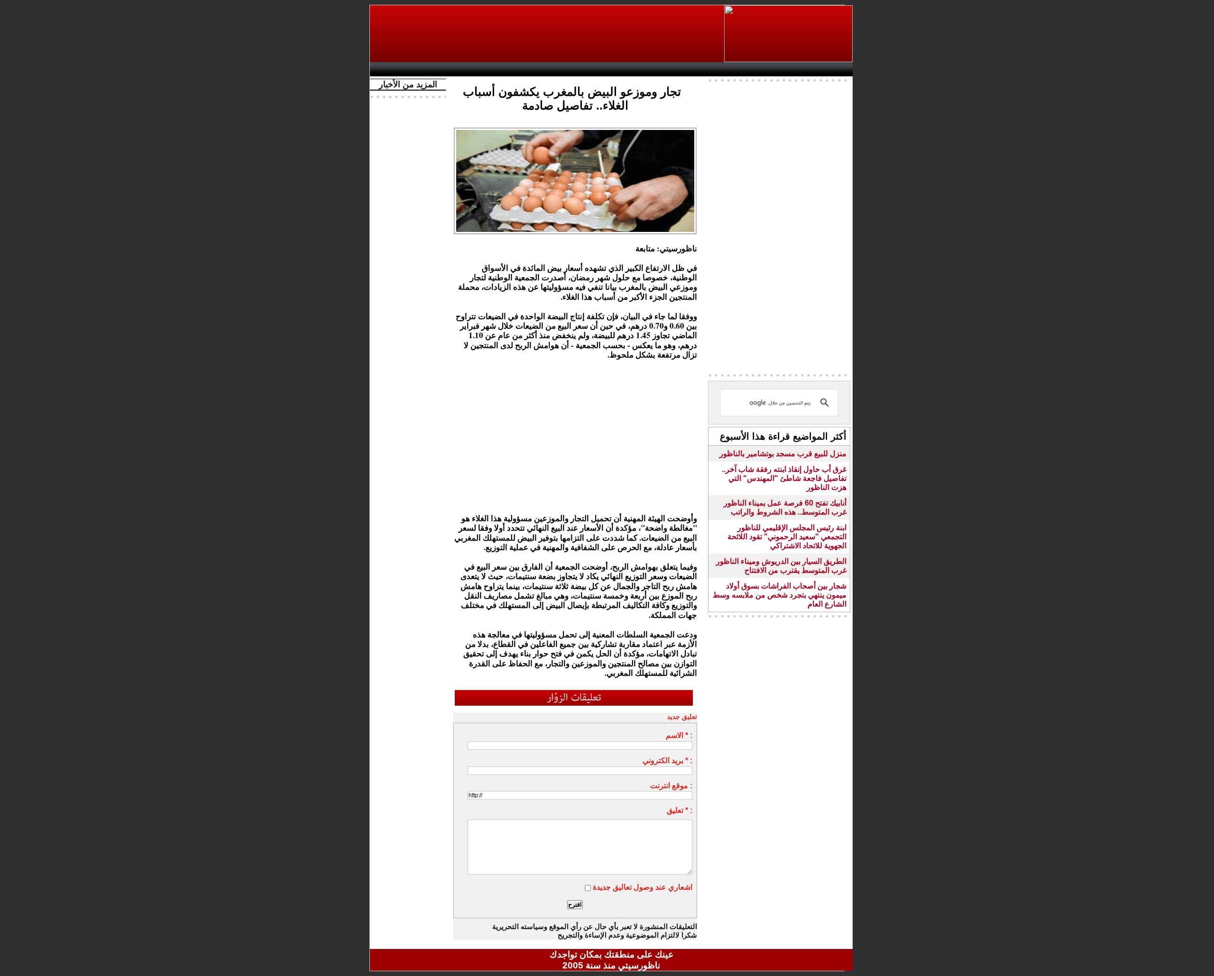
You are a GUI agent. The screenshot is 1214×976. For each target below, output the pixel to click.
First (831, 69)
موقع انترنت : (671, 786)
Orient (668, 69)
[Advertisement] (547, 33)
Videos (555, 69)
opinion (469, 69)
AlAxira (439, 69)
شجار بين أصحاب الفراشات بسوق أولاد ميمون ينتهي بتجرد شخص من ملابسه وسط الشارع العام (779, 595)
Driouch (752, 69)
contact (402, 69)
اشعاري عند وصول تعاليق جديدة (642, 887)
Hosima (708, 69)
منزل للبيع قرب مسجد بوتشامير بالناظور (782, 454)
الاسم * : (679, 735)
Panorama (507, 69)
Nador (791, 69)
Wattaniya (632, 69)
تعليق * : (679, 810)
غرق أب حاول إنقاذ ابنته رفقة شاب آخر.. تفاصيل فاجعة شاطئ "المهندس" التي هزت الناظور (784, 478)
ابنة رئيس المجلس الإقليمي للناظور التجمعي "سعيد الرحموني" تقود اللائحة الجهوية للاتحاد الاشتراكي (786, 537)
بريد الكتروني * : (667, 760)
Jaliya (595, 69)
